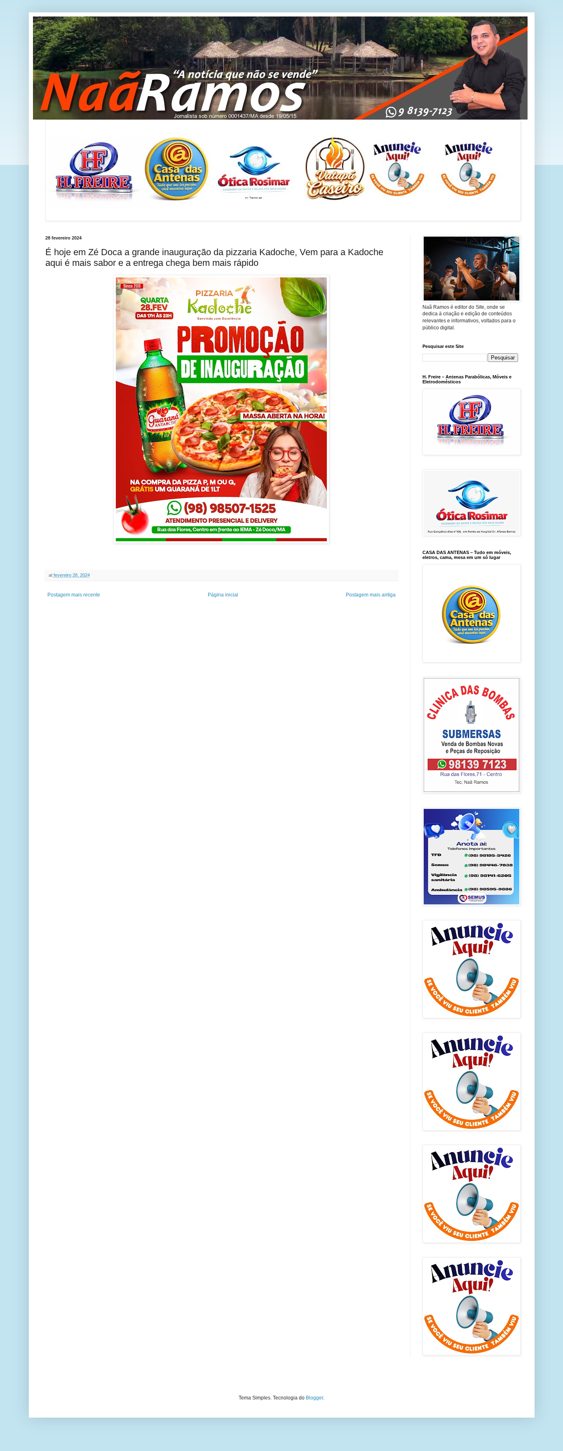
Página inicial (223, 595)
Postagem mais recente (73, 595)
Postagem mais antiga (371, 595)
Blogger (314, 1398)
